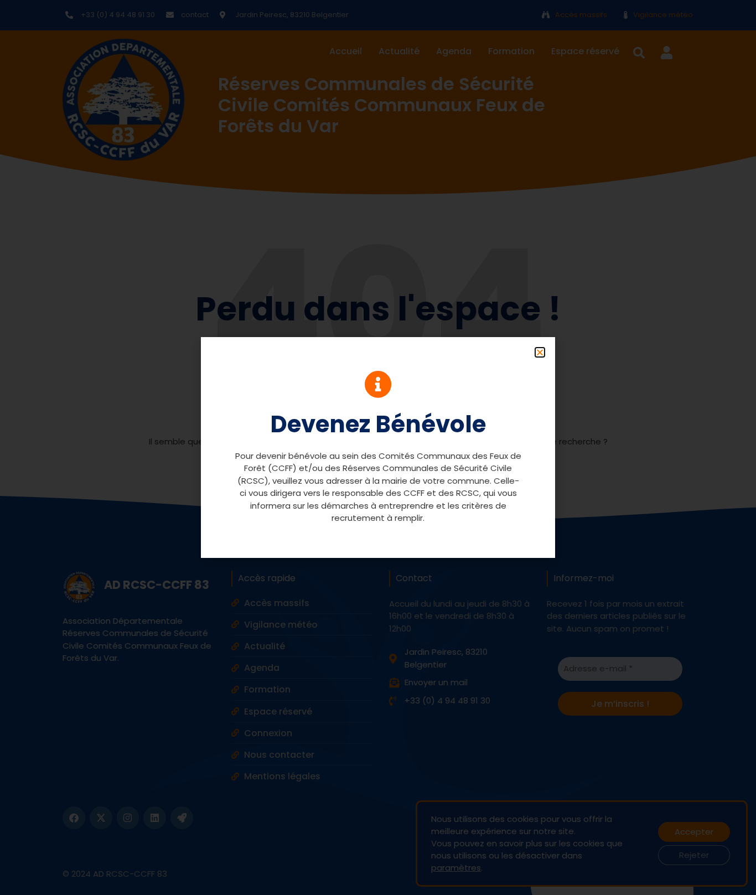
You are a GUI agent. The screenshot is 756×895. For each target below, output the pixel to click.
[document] (378, 447)
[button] (540, 352)
